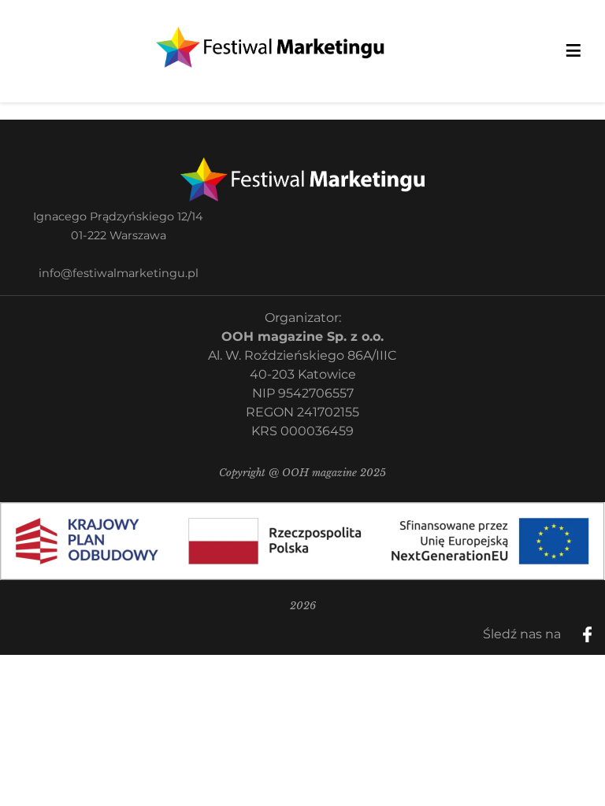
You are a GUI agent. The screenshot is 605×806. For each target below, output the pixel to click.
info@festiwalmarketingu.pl (119, 273)
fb (600, 629)
